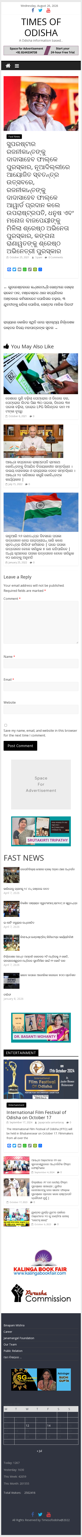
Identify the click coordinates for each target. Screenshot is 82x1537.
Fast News (14, 136)
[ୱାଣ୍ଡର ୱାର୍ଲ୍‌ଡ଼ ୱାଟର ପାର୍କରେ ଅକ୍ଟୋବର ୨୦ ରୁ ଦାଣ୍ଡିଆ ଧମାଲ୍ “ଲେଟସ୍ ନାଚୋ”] (16, 1210)
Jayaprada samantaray (51, 1122)
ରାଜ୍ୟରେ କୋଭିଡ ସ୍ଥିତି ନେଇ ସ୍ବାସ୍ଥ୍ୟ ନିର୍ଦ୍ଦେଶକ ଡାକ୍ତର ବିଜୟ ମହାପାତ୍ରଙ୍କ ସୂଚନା (39, 325)
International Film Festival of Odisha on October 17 (36, 1114)
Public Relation (13, 1351)
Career (8, 1332)
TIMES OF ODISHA (41, 27)
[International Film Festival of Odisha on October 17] (41, 1062)
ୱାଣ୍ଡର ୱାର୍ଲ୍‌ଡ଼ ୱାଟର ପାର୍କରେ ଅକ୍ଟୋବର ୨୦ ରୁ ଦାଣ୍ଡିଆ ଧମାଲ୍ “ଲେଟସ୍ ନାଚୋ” (50, 1216)
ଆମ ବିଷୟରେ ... (13, 1357)
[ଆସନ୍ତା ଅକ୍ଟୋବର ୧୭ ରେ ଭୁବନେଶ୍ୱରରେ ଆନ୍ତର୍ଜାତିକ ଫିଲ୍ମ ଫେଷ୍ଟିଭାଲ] (16, 1158)
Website (10, 702)
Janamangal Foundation (19, 1338)
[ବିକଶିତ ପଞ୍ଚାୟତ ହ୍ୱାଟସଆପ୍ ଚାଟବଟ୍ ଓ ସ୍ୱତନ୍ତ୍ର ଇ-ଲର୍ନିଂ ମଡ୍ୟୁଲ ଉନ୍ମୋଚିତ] (12, 903)
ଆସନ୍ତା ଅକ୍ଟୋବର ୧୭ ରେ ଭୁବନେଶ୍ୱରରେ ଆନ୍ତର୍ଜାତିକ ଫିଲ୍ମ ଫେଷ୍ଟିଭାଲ (50, 1164)
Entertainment (16, 1105)
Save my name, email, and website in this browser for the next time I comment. (40, 733)
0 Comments (55, 257)
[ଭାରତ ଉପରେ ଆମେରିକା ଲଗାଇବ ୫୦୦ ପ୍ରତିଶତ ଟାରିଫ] (12, 975)
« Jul (39, 1451)
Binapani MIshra (14, 1325)
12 (27, 1425)
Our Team (10, 1344)
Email (9, 679)
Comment (12, 598)
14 (48, 1425)
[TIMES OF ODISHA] (8, 66)
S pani (39, 257)
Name (9, 656)
